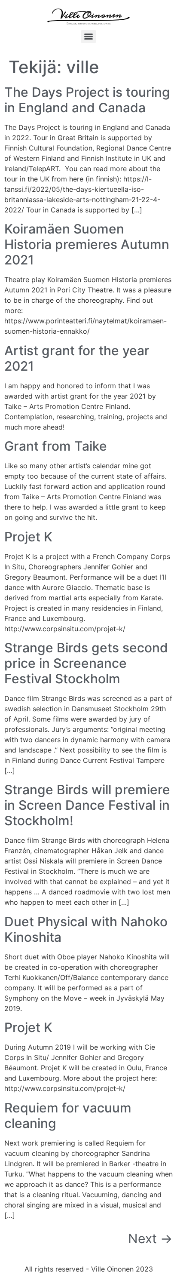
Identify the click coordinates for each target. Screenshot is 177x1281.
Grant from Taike (55, 446)
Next (150, 1238)
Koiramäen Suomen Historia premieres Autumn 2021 (86, 244)
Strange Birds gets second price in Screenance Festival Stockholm (86, 663)
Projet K (28, 536)
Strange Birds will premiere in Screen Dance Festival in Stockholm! (87, 805)
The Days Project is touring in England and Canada (87, 99)
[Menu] (88, 36)
